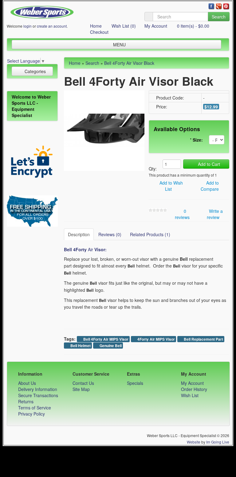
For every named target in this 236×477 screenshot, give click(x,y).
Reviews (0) (109, 234)
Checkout (98, 32)
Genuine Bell (110, 345)
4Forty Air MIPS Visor (155, 339)
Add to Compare (210, 186)
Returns (25, 401)
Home (95, 26)
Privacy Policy (31, 414)
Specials (135, 383)
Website (193, 441)
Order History (194, 389)
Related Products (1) (150, 234)
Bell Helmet (80, 345)
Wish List (190, 395)
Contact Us (83, 383)
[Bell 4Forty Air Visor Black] (104, 130)
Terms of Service (34, 408)
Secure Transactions (38, 395)
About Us (27, 383)
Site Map (81, 389)
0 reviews (182, 214)
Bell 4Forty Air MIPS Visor (105, 339)
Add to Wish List (170, 186)
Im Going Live (217, 441)
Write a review (215, 214)
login (27, 26)
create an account (52, 26)
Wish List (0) (123, 26)
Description (79, 234)
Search (219, 17)
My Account (155, 26)
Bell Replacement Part (203, 339)
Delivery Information (37, 389)
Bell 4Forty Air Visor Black (129, 63)
